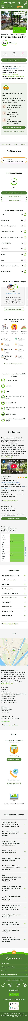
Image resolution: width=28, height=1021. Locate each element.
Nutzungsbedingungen (10, 1013)
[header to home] (8, 2)
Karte (13, 7)
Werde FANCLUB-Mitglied (13, 127)
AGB (25, 1015)
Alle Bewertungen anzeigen (13, 309)
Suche (7, 7)
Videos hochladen (14, 196)
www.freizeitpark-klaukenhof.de (14, 804)
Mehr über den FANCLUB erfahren (14, 131)
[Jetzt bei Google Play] (14, 1008)
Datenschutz (5, 1015)
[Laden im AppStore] (14, 1004)
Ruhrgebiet (11, 76)
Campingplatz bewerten (13, 193)
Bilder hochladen (14, 200)
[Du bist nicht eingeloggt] (25, 3)
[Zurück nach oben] (14, 952)
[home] (14, 958)
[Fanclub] (20, 7)
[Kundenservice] (19, 3)
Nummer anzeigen (14, 783)
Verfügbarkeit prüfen (13, 60)
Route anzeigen (5, 721)
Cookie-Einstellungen (16, 1015)
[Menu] (2, 6)
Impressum (21, 1013)
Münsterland (20, 76)
